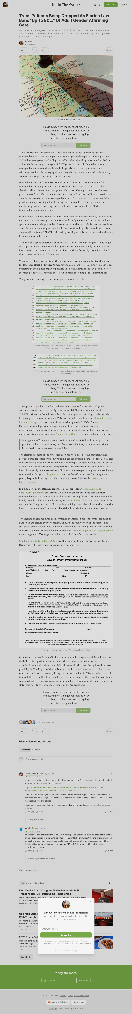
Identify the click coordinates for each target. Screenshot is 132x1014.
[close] (91, 901)
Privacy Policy (85, 943)
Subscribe (66, 935)
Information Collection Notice (65, 943)
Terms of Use (78, 941)
